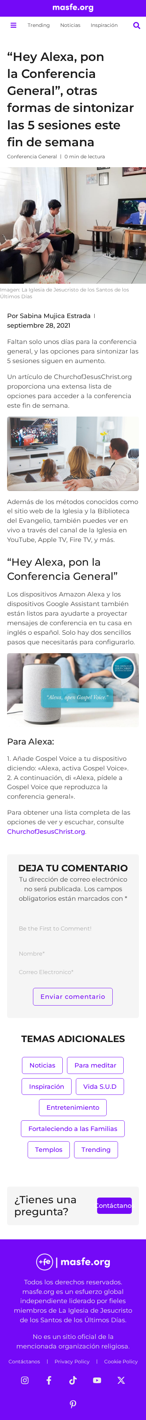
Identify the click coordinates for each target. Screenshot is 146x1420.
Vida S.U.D (100, 1086)
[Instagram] (24, 1380)
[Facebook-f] (48, 1380)
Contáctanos (24, 1361)
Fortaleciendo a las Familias (72, 1128)
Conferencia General (32, 156)
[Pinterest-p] (73, 1404)
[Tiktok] (73, 1380)
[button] (13, 25)
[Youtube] (97, 1380)
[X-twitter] (121, 1380)
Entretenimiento (72, 1107)
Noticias (70, 25)
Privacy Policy (72, 1361)
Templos (48, 1149)
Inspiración (104, 25)
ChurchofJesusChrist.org (46, 831)
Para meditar (95, 1065)
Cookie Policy (121, 1361)
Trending (39, 25)
